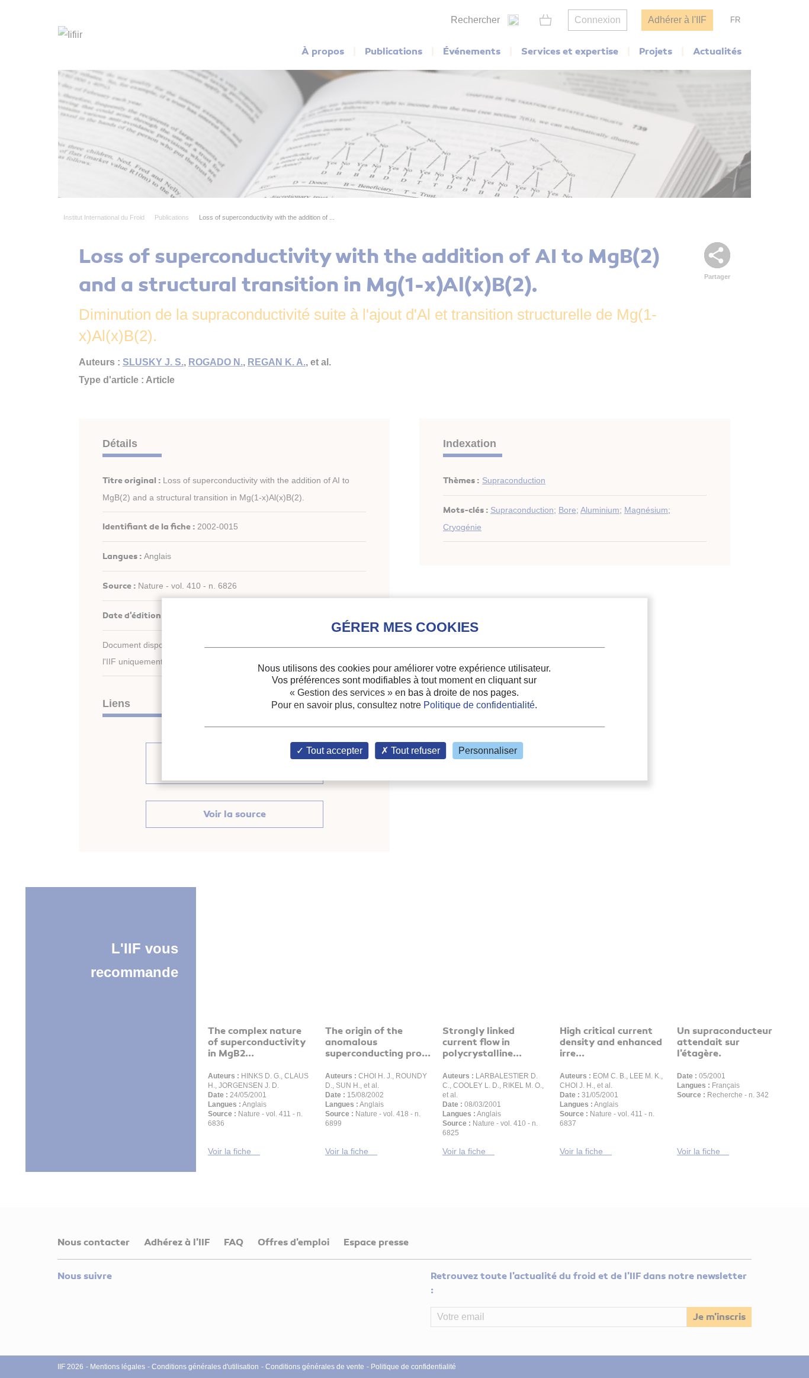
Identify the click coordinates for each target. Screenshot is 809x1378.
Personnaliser (487, 751)
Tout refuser (414, 751)
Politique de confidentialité (479, 705)
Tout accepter (333, 751)
